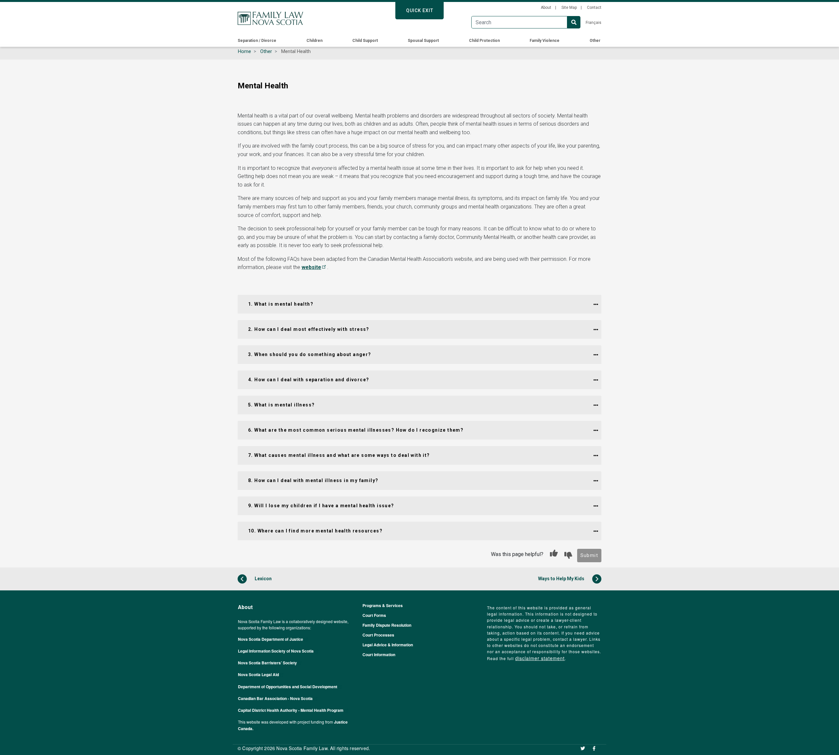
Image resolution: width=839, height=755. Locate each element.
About (546, 7)
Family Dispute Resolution (386, 625)
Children (314, 40)
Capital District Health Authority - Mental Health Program (290, 710)
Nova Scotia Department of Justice (270, 639)
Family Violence (544, 40)
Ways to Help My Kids (561, 578)
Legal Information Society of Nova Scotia (276, 651)
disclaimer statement (540, 658)
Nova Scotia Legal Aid (258, 674)
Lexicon (263, 578)
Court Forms (374, 615)
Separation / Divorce (257, 40)
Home (244, 51)
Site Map (569, 7)
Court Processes (378, 635)
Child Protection (484, 40)
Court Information (378, 654)
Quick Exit (419, 10)
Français (593, 22)
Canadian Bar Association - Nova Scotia (275, 698)
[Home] (270, 18)
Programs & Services (382, 605)
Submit (589, 555)
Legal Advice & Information (387, 645)
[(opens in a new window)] (585, 748)
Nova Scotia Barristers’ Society (267, 663)
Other (595, 40)
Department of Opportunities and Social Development (287, 687)
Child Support (365, 40)
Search (573, 22)
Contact (594, 7)
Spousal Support (423, 40)
